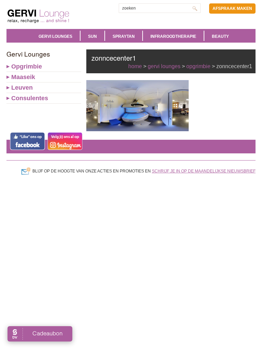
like (27, 141)
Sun (92, 36)
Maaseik (23, 77)
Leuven (22, 87)
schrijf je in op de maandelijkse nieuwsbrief (204, 171)
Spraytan (124, 36)
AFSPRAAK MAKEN (232, 8)
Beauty (220, 36)
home (135, 66)
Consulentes (29, 98)
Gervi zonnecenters (55, 16)
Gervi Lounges (55, 36)
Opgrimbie (26, 66)
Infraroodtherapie (173, 36)
